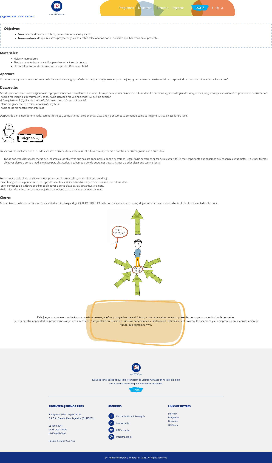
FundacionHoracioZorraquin (130, 416)
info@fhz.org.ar (124, 436)
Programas (126, 8)
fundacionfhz (123, 423)
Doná (200, 8)
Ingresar (178, 8)
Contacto (162, 8)
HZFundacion (123, 430)
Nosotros (144, 8)
